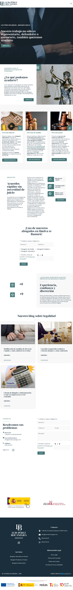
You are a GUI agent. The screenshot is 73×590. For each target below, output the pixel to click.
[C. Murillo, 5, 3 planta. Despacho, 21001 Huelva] (40, 531)
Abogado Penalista (43, 249)
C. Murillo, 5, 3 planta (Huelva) (13, 434)
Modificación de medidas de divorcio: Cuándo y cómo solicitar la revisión (18, 350)
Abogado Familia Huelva (19, 563)
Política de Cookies (54, 561)
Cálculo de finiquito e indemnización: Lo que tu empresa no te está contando (17, 395)
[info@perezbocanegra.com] (40, 535)
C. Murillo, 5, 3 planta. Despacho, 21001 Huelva (54, 531)
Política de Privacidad (54, 558)
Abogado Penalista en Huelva (18, 560)
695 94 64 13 (8, 445)
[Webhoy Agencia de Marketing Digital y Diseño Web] (66, 574)
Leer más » (7, 355)
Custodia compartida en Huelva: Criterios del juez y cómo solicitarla (54, 350)
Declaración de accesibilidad (54, 565)
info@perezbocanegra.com (13, 440)
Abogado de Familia (27, 249)
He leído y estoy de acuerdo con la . (27, 257)
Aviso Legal (54, 555)
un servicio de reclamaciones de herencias (36, 147)
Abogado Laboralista (28, 251)
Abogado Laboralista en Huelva (19, 556)
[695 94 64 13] (40, 538)
